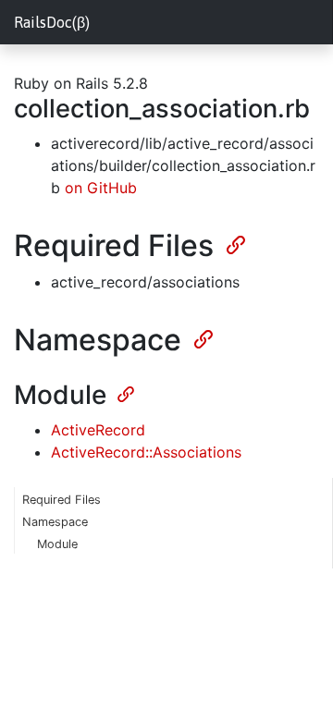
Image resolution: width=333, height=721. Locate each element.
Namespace (55, 522)
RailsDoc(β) (52, 22)
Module (57, 544)
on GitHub (101, 187)
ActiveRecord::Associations (146, 452)
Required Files (61, 500)
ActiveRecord (98, 430)
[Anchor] (234, 243)
